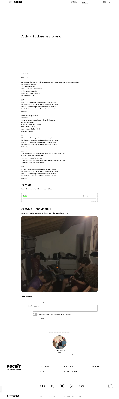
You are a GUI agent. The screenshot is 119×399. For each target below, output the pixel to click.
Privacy (1, 390)
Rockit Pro (84, 2)
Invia (42, 319)
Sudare (25, 196)
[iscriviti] (111, 386)
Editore (8, 395)
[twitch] (72, 386)
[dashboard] (109, 2)
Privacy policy (63, 396)
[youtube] (62, 386)
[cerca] (105, 2)
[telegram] (81, 386)
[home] (18, 2)
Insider (73, 2)
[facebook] (42, 386)
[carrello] (102, 2)
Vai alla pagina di (59, 352)
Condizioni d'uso (52, 396)
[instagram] (52, 386)
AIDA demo (53, 213)
